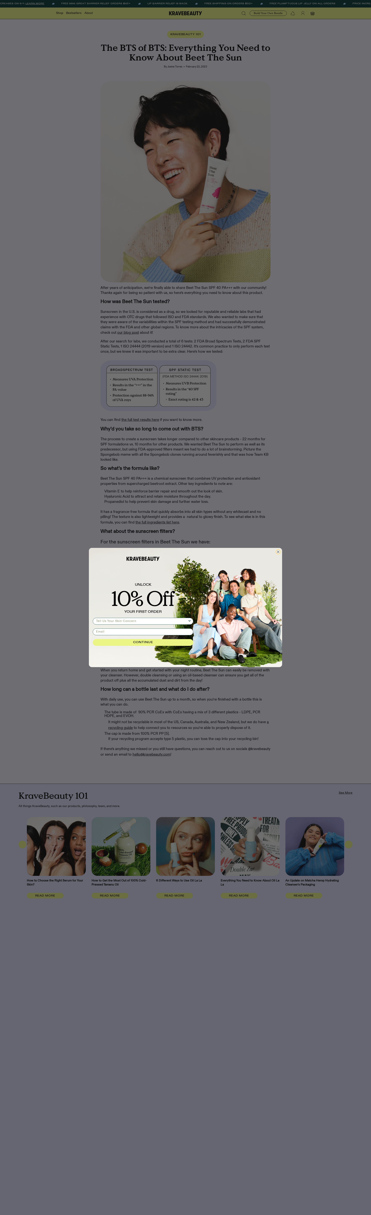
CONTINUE (143, 642)
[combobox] (142, 621)
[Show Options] (189, 621)
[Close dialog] (278, 551)
